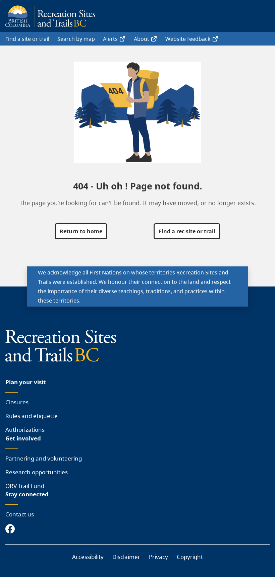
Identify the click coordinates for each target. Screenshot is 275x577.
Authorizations (25, 429)
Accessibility (88, 557)
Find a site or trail (27, 39)
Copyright (190, 557)
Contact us (19, 514)
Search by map (76, 39)
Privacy (158, 557)
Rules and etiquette (31, 416)
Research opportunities (36, 472)
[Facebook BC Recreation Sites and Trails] (11, 529)
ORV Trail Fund (24, 486)
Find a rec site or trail (187, 231)
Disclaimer (126, 557)
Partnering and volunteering (43, 458)
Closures (17, 402)
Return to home (81, 231)
